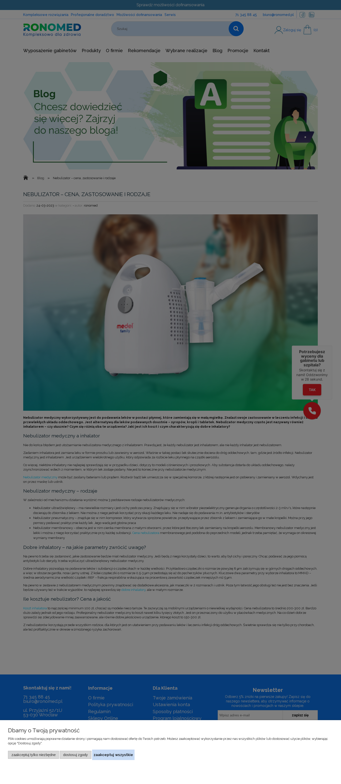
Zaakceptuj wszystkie (113, 755)
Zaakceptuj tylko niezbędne (33, 755)
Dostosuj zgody (75, 755)
